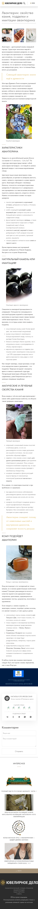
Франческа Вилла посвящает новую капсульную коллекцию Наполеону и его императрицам (19, 814)
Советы (19, 894)
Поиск (24, 3)
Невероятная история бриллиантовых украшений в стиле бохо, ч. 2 (19, 862)
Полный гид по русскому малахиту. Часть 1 (19, 791)
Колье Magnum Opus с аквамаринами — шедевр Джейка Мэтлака (19, 839)
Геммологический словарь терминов (19, 888)
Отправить (19, 751)
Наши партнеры (19, 892)
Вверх (20, 871)
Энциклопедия (19, 890)
